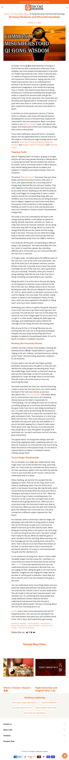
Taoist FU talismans (49, 702)
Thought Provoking (26, 628)
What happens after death (46, 707)
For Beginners (33, 623)
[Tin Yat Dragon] (34, 7)
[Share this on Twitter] (27, 632)
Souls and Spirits (37, 142)
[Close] (67, 2)
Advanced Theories (18, 623)
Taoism (14, 628)
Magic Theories (34, 626)
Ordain (14, 611)
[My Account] (1, 7)
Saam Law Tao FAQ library (34, 713)
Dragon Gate (28, 145)
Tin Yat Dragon (30, 751)
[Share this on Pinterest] (31, 632)
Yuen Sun (24, 142)
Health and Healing (19, 626)
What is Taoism (30, 124)
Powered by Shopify (42, 751)
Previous (30, 22)
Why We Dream (27, 177)
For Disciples (45, 623)
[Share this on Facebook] (29, 632)
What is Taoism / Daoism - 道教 (17, 689)
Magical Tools (47, 626)
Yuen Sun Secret (32, 394)
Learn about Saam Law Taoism (24, 702)
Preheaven (40, 145)
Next (40, 22)
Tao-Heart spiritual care (22, 707)
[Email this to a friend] (34, 632)
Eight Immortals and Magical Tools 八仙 (46, 689)
